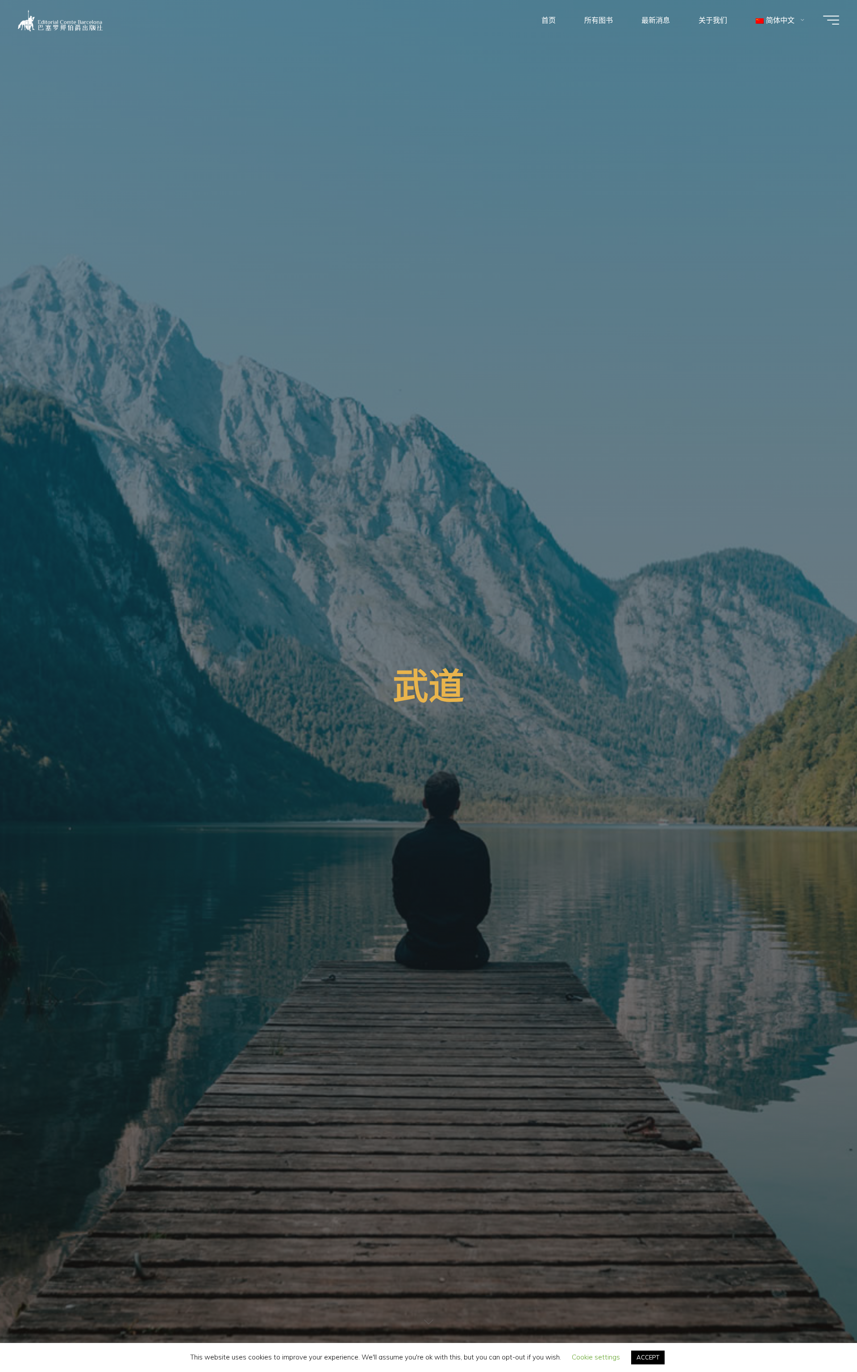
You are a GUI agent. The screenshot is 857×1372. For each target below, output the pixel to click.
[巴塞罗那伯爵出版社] (61, 20)
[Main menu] (831, 20)
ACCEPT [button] (648, 1357)
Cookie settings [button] (596, 1357)
